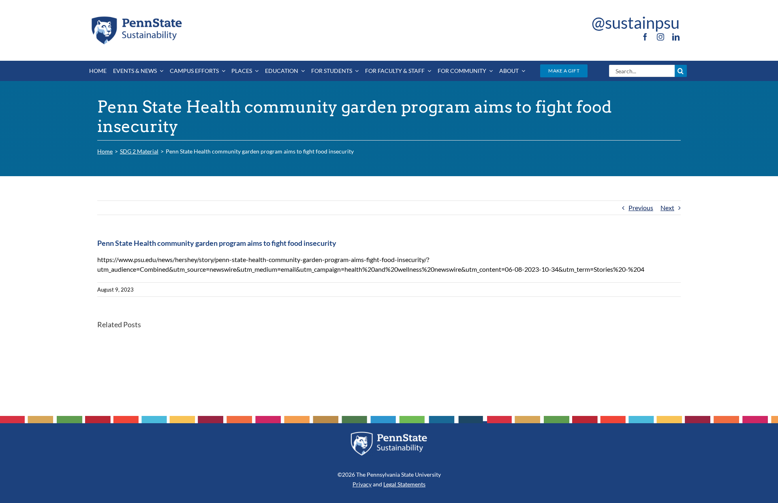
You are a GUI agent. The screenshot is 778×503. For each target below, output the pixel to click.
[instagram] (660, 36)
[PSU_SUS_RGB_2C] (136, 17)
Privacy (362, 484)
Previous (640, 207)
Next (667, 207)
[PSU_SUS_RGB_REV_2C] (389, 434)
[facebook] (645, 36)
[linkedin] (676, 36)
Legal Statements (404, 484)
